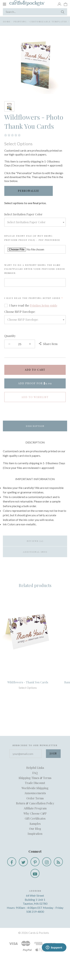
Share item (50, 344)
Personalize (28, 191)
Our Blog (35, 828)
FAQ (35, 773)
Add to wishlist (35, 397)
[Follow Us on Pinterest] (35, 861)
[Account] (59, 4)
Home (7, 21)
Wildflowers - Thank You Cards (27, 682)
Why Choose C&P (35, 813)
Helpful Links (35, 768)
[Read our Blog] (58, 861)
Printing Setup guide (44, 298)
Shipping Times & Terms (35, 778)
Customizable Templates (48, 21)
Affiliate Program (35, 808)
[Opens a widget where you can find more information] (54, 947)
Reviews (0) (35, 540)
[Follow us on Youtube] (35, 873)
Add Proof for (35, 383)
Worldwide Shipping (35, 788)
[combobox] (35, 222)
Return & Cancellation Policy (35, 803)
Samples (35, 823)
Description (35, 426)
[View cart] (65, 4)
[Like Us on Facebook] (11, 861)
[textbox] (35, 222)
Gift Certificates (35, 818)
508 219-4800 (35, 911)
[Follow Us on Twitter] (23, 861)
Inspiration (35, 833)
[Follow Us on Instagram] (46, 861)
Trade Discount (35, 783)
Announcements (35, 793)
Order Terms (35, 798)
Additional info (35, 551)
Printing (20, 21)
